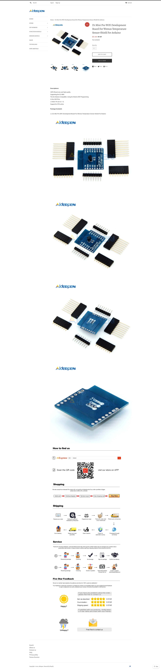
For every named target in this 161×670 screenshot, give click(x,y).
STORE (38, 23)
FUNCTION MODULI (38, 32)
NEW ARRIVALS (33, 49)
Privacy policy (33, 655)
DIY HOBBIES (38, 27)
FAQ (30, 652)
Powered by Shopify (48, 666)
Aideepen (41, 666)
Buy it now (102, 60)
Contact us (32, 650)
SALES (31, 40)
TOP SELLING (33, 44)
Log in (52, 3)
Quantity (94, 45)
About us (32, 648)
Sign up (58, 3)
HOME (31, 19)
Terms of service (34, 657)
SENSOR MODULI (38, 36)
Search (31, 645)
